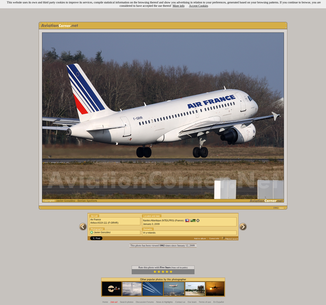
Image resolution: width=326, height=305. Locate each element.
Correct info (214, 238)
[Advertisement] (163, 10)
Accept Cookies (198, 5)
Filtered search (231, 239)
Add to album (200, 238)
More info (179, 5)
